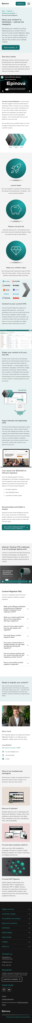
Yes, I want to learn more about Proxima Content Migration (14, 527)
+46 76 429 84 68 (9, 755)
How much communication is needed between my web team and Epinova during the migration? (14, 645)
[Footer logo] (6, 1011)
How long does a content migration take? (12, 636)
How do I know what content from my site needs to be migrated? (13, 628)
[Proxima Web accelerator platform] (16, 832)
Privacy (4, 996)
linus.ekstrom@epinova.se (12, 751)
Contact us (20, 3)
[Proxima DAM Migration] (16, 867)
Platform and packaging (8, 13)
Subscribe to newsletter (10, 979)
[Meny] (28, 3)
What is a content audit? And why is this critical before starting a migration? (14, 619)
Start (3, 11)
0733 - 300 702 (6, 965)
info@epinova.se (7, 962)
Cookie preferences (8, 999)
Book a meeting (9, 47)
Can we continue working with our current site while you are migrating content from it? (14, 655)
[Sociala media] (6, 989)
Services (9, 11)
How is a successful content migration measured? (13, 663)
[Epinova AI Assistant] (16, 796)
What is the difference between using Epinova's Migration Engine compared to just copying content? (14, 609)
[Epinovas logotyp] (5, 3)
